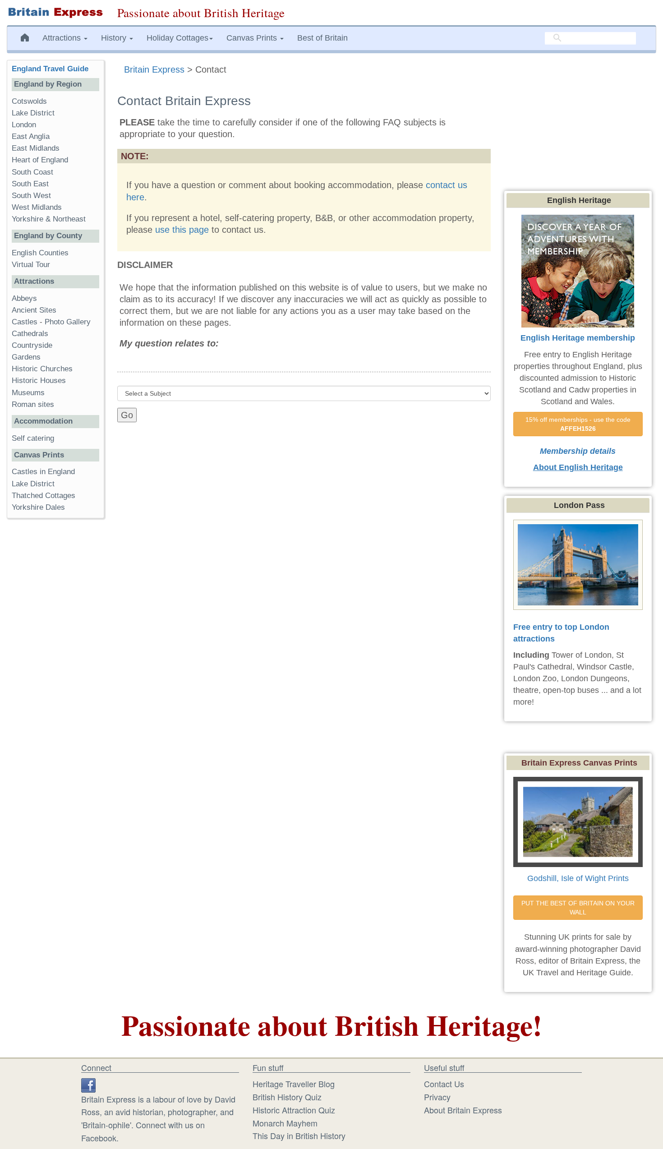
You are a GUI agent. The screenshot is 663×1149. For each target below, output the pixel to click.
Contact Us (444, 1083)
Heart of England (40, 160)
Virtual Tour (31, 264)
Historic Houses (39, 380)
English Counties (40, 253)
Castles (24, 322)
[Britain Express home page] (55, 12)
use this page (182, 230)
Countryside (32, 345)
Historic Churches (42, 369)
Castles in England (43, 471)
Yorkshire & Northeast (49, 219)
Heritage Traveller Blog (294, 1083)
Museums (28, 392)
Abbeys (24, 298)
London (24, 124)
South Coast (32, 172)
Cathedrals (30, 333)
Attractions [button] (62, 37)
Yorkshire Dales (38, 507)
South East (30, 184)
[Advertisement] (55, 664)
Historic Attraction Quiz (294, 1110)
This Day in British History (299, 1135)
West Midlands (37, 207)
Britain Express (154, 69)
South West (31, 195)
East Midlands (36, 148)
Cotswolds (29, 101)
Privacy (437, 1097)
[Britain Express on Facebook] (88, 1083)
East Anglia (31, 136)
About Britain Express (463, 1110)
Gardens (26, 357)
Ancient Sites (34, 310)
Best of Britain (322, 37)
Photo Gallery (68, 322)
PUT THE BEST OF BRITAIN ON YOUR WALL (578, 908)
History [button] (115, 37)
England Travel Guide (50, 69)
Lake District (33, 113)
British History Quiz (287, 1097)
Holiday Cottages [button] (177, 37)
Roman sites (33, 404)
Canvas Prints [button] (252, 37)
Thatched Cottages (43, 495)
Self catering (33, 438)
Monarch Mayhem (285, 1123)
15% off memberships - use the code (578, 424)
